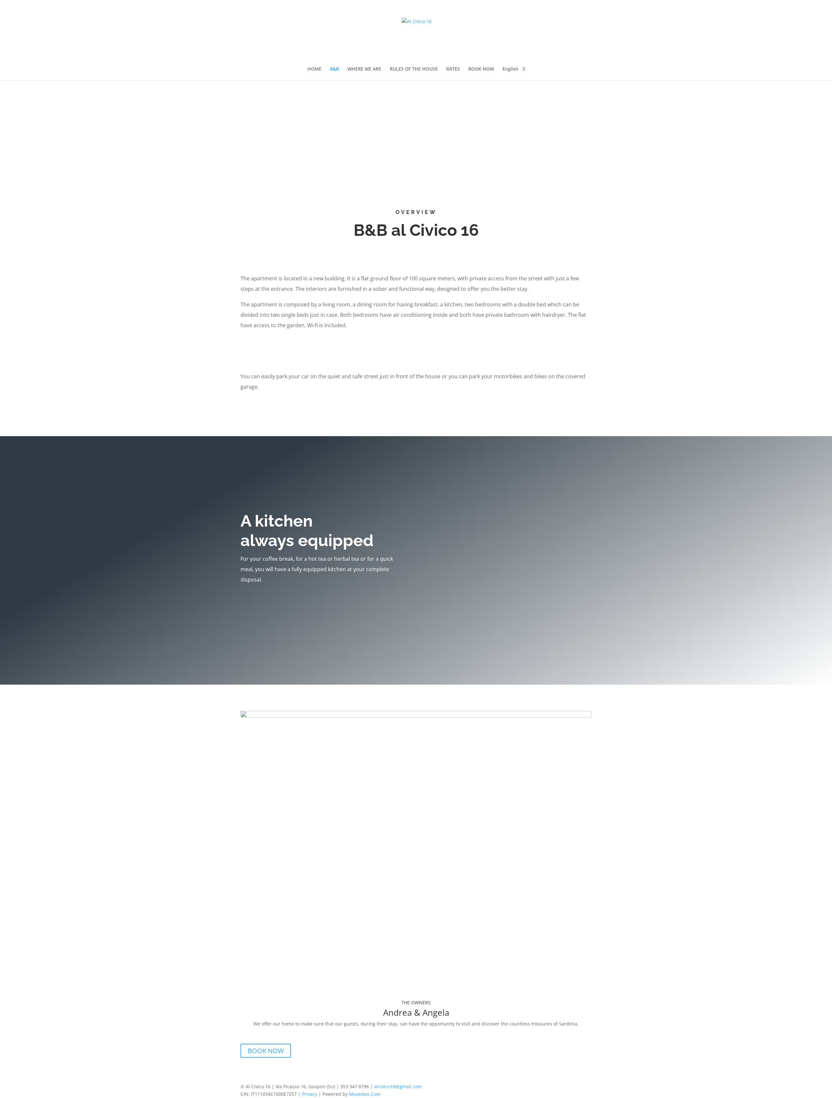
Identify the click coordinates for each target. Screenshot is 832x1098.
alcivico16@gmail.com (398, 1086)
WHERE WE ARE (364, 69)
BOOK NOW (481, 69)
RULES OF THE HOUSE (414, 69)
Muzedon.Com (365, 1094)
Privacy (309, 1094)
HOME (314, 69)
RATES (453, 69)
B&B (334, 69)
